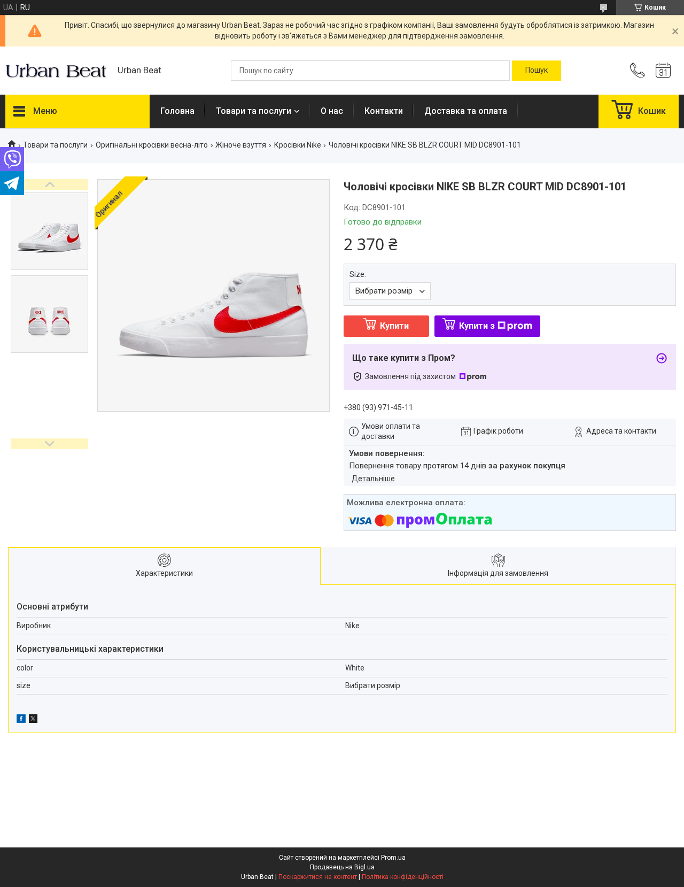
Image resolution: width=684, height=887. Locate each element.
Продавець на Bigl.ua (342, 867)
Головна (177, 111)
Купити (394, 326)
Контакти (383, 111)
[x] (33, 720)
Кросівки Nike (297, 145)
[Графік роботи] (663, 70)
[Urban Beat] (56, 70)
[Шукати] (536, 70)
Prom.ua (393, 857)
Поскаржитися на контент (317, 877)
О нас (332, 111)
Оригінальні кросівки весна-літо (152, 145)
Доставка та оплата (465, 111)
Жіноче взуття (240, 145)
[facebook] (21, 720)
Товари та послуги (253, 111)
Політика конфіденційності (403, 877)
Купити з (477, 326)
